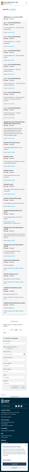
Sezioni (5, 374)
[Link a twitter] (19, 406)
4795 (12, 330)
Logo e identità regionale (7, 425)
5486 (5, 333)
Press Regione (4, 424)
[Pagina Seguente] (8, 332)
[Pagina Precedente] (3, 330)
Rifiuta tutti (14, 467)
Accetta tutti (14, 464)
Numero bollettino (7, 369)
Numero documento (7, 357)
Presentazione (4, 442)
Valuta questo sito (14, 396)
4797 (21, 330)
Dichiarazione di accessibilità (8, 430)
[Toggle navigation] (26, 3)
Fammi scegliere (7, 459)
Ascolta (12, 19)
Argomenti (5, 380)
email (6, 437)
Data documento (7, 351)
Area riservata (6, 406)
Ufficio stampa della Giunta (7, 422)
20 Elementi (15, 322)
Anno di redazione (7, 363)
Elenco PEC (3, 417)
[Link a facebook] (16, 406)
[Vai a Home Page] (2, 3)
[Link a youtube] (21, 406)
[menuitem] (5, 9)
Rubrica (9, 417)
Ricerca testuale (7, 341)
